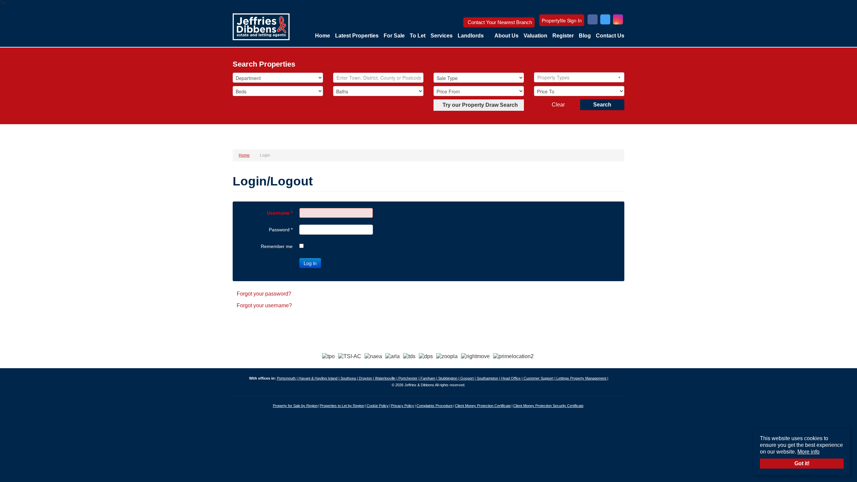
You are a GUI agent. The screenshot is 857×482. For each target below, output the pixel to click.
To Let (417, 35)
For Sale (394, 35)
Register (563, 35)
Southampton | (489, 378)
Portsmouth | (288, 378)
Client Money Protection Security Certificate (548, 406)
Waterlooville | (386, 378)
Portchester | (409, 378)
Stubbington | (449, 378)
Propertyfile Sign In (562, 20)
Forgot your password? (264, 294)
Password (281, 229)
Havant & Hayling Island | (319, 378)
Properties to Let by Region (342, 406)
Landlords (471, 35)
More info (808, 452)
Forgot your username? (264, 305)
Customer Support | (540, 378)
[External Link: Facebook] (592, 20)
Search (602, 104)
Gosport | (468, 378)
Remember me (277, 246)
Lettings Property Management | (582, 378)
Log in (310, 263)
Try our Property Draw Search (479, 105)
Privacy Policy (402, 406)
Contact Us (610, 35)
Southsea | (349, 378)
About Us (506, 35)
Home (322, 35)
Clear (558, 104)
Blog (585, 35)
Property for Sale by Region (295, 406)
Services (442, 35)
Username (280, 213)
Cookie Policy (378, 406)
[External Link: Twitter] (605, 20)
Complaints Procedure (434, 406)
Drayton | (367, 378)
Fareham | (429, 378)
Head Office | (512, 378)
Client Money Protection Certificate (483, 406)
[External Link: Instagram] (618, 20)
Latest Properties (357, 35)
